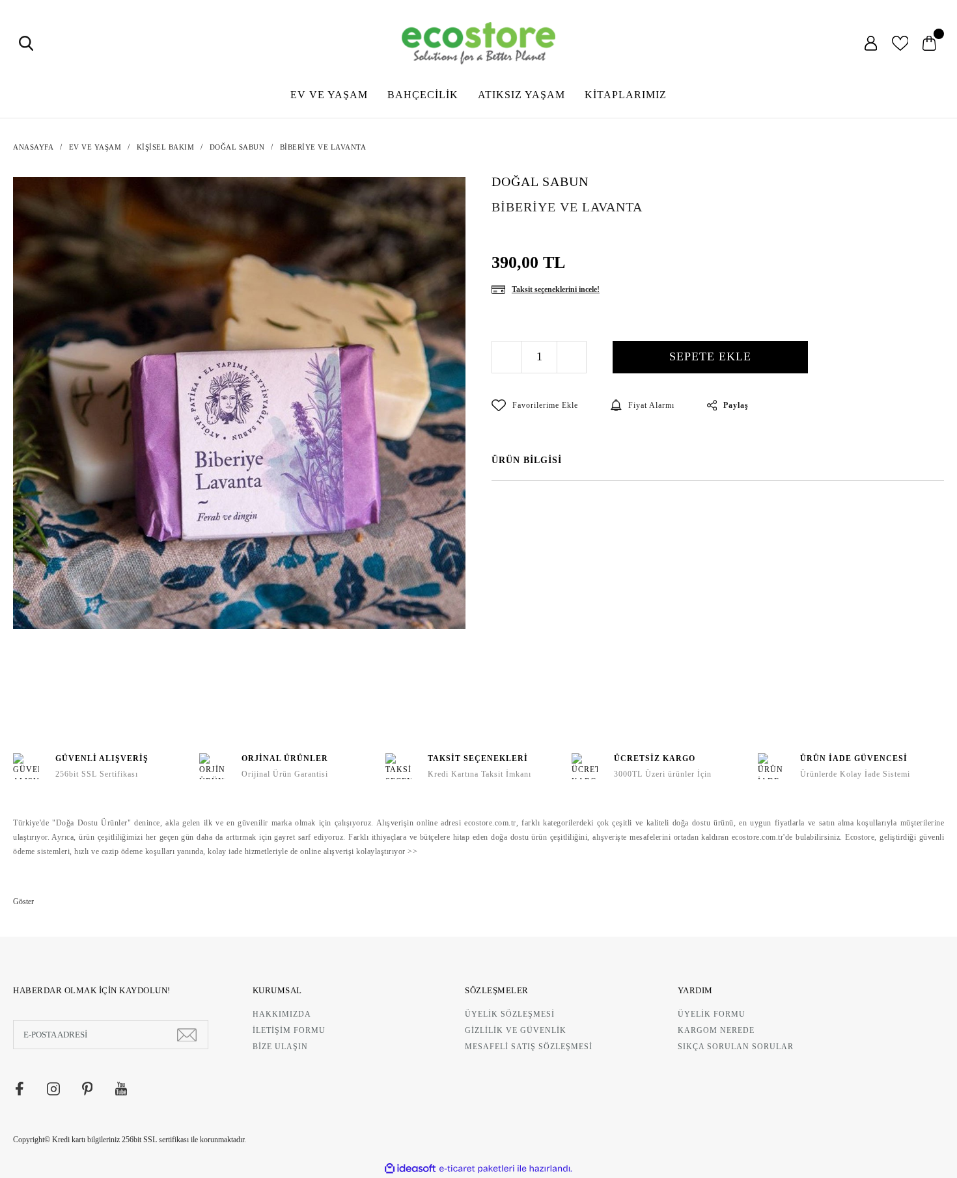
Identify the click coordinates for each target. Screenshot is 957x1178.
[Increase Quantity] (571, 357)
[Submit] (187, 1034)
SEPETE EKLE (710, 356)
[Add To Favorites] (535, 405)
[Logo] (478, 43)
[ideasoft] (410, 1168)
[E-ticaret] (477, 1168)
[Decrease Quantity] (506, 357)
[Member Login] (870, 43)
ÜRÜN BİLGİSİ (527, 460)
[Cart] (929, 43)
